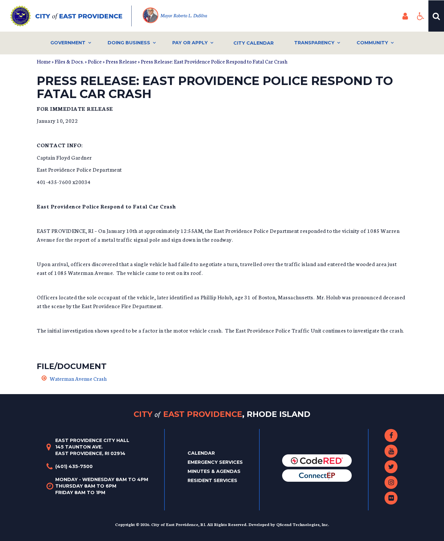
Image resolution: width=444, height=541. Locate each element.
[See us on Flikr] (391, 498)
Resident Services (212, 480)
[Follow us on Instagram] (391, 482)
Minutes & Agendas (214, 471)
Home (44, 61)
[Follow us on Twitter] (391, 466)
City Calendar (253, 43)
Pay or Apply (190, 43)
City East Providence (222, 414)
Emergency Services (215, 462)
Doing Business (129, 43)
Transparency (314, 43)
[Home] (71, 16)
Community (372, 43)
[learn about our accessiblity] (420, 16)
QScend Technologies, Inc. (302, 524)
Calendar (201, 453)
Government (67, 43)
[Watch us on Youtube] (391, 451)
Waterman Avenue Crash (78, 378)
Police (95, 61)
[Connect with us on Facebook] (391, 435)
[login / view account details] (405, 16)
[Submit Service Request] (317, 475)
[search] (436, 16)
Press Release (121, 61)
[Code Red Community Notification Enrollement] (317, 460)
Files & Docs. (69, 61)
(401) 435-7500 (74, 466)
